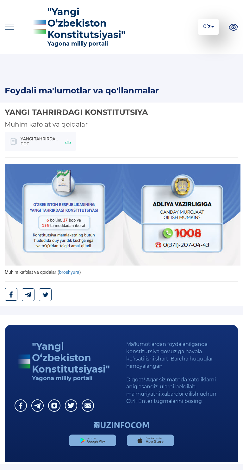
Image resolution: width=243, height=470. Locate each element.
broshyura (69, 272)
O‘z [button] (207, 26)
